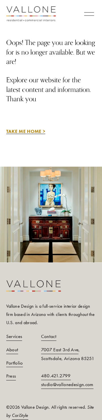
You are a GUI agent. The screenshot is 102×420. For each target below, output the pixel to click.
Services (14, 336)
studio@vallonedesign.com (67, 384)
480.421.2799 (56, 375)
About (12, 349)
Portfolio (14, 363)
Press (11, 376)
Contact (48, 336)
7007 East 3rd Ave (60, 349)
